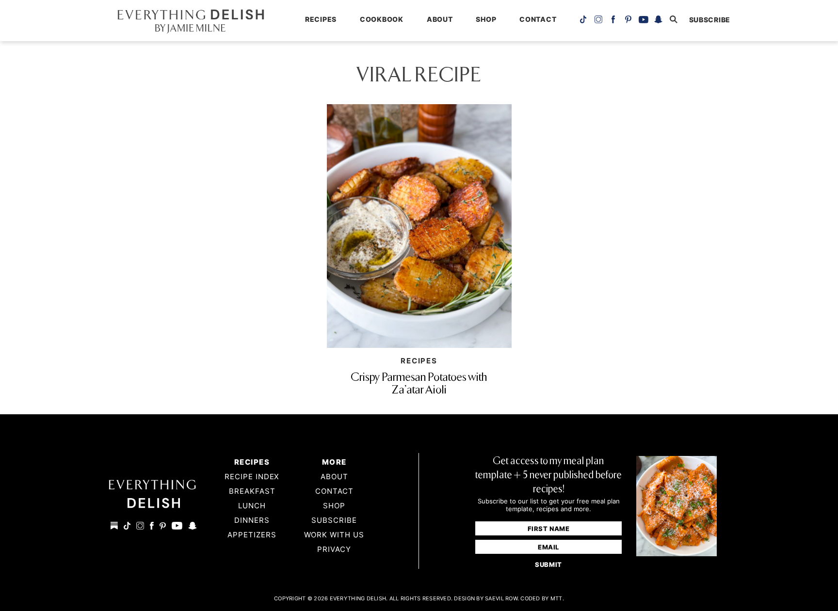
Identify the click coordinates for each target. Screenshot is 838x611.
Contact (537, 19)
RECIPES (419, 360)
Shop (486, 19)
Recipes (321, 19)
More (334, 462)
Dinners (252, 520)
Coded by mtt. (542, 598)
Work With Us (334, 534)
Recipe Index (252, 476)
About (440, 19)
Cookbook (381, 19)
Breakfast (252, 491)
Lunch (252, 505)
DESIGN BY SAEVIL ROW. (486, 598)
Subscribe (334, 520)
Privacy (334, 549)
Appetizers (251, 534)
